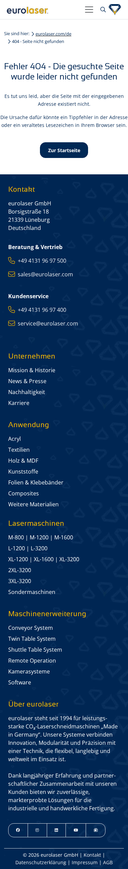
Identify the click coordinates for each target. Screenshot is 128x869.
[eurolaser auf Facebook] (18, 830)
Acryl (14, 439)
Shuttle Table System (35, 649)
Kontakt (92, 855)
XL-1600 (44, 559)
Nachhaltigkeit (26, 392)
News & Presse (27, 381)
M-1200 (39, 537)
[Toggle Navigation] (89, 9)
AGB (108, 862)
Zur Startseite (64, 150)
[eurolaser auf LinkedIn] (56, 830)
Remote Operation (32, 660)
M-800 (16, 537)
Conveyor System (30, 628)
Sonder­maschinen (31, 592)
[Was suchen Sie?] (102, 9)
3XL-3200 (19, 581)
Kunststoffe (23, 471)
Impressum (85, 862)
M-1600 (63, 537)
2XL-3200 (19, 570)
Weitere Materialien (33, 504)
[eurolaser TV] (95, 830)
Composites (23, 493)
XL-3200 (69, 559)
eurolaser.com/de (53, 34)
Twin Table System (32, 638)
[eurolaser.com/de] (43, 9)
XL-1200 (18, 559)
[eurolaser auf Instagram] (37, 830)
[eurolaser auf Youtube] (76, 830)
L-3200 (39, 548)
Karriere (18, 403)
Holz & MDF (23, 460)
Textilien (19, 449)
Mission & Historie (31, 370)
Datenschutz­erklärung (40, 862)
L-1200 (16, 548)
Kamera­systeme (29, 671)
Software (19, 682)
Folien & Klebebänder (35, 482)
